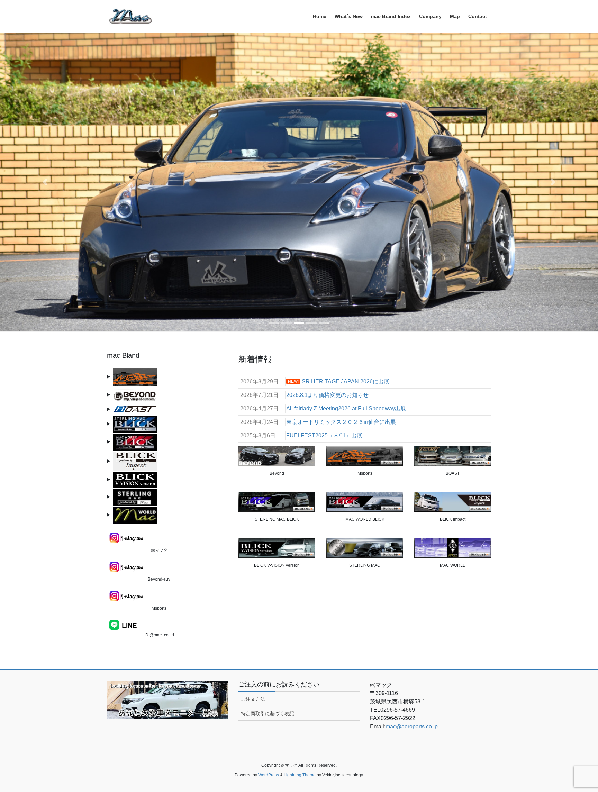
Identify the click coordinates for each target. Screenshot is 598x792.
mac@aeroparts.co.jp (412, 726)
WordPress (268, 775)
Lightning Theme (300, 775)
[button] (45, 182)
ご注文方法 (253, 699)
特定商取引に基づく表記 (267, 713)
